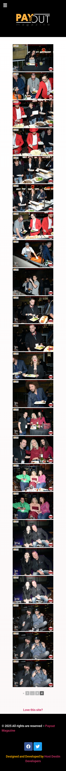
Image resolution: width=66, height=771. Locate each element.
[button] (33, 5)
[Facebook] (28, 746)
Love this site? (33, 710)
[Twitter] (38, 746)
